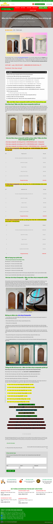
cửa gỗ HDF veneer (44, 437)
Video (44, 0)
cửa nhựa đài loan (40, 438)
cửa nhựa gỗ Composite (23, 384)
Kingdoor (24, 369)
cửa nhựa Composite (24, 315)
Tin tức (45, 7)
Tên (7, 465)
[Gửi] (33, 4)
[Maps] (2, 522)
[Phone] (2, 512)
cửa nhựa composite (35, 438)
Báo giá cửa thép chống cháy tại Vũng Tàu (14, 447)
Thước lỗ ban (33, 10)
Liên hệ (49, 7)
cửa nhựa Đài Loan (23, 390)
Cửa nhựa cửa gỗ (30, 413)
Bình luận (8, 456)
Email (21, 465)
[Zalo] (2, 516)
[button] (49, 4)
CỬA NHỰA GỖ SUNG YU (14, 439)
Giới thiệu (23, 7)
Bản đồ (41, 0)
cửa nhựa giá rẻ (8, 439)
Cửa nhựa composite (13, 148)
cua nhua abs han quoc (28, 438)
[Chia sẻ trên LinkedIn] (30, 434)
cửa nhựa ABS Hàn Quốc (24, 387)
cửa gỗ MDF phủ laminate (12, 438)
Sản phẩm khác (48, 0)
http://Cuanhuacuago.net (29, 410)
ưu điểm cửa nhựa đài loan (41, 439)
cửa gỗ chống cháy (20, 401)
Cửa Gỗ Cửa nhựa (31, 21)
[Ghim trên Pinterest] (28, 434)
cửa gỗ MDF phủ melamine (20, 438)
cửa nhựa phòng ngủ (22, 439)
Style (26, 16)
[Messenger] (2, 519)
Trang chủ (17, 7)
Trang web (36, 465)
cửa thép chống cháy (21, 399)
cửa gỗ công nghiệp (23, 393)
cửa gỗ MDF (20, 396)
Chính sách (34, 7)
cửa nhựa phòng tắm (28, 439)
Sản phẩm (29, 7)
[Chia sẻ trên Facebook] (23, 434)
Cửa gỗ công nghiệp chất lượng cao (36, 437)
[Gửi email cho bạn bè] (26, 434)
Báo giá (40, 7)
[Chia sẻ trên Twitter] (25, 434)
